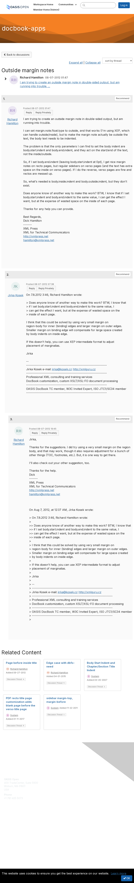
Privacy (8, 866)
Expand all (76, 62)
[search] (84, 5)
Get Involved (11, 821)
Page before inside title (21, 662)
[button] (68, 4)
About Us (9, 863)
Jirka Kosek (15, 295)
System (95, 676)
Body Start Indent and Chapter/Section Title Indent (101, 666)
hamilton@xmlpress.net (38, 240)
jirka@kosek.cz (62, 369)
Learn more (118, 873)
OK (128, 878)
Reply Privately (43, 112)
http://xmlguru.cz (84, 369)
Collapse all (92, 62)
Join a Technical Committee (20, 831)
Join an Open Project (16, 826)
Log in (124, 5)
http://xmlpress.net (35, 236)
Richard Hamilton (19, 669)
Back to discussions (17, 54)
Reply (29, 112)
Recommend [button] (122, 98)
